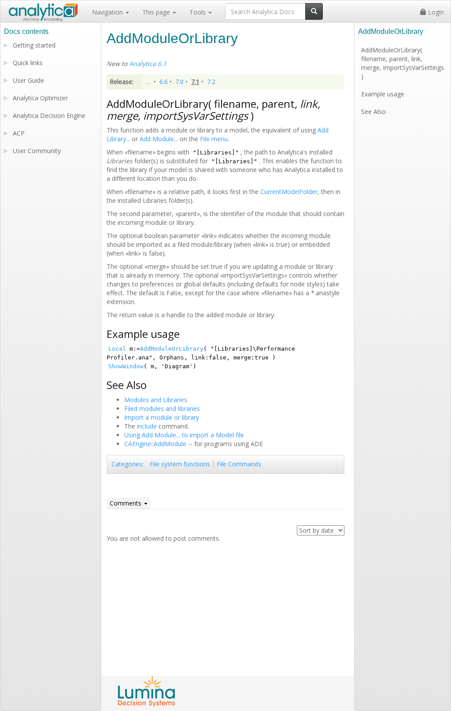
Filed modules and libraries (162, 408)
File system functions (180, 464)
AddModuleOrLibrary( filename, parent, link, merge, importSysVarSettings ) (402, 63)
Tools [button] (198, 12)
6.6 (163, 81)
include (147, 426)
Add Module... (159, 139)
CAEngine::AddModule (155, 444)
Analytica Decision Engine (49, 115)
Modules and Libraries (155, 400)
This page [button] (157, 12)
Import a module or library (161, 417)
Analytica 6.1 (147, 63)
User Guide (28, 80)
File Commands (239, 464)
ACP (19, 133)
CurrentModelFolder (289, 191)
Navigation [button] (108, 12)
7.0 (179, 81)
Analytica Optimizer (40, 98)
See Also (373, 111)
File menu (214, 139)
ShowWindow (126, 366)
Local (117, 348)
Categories (126, 464)
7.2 (211, 81)
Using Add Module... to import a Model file (184, 435)
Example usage (382, 94)
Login (435, 12)
